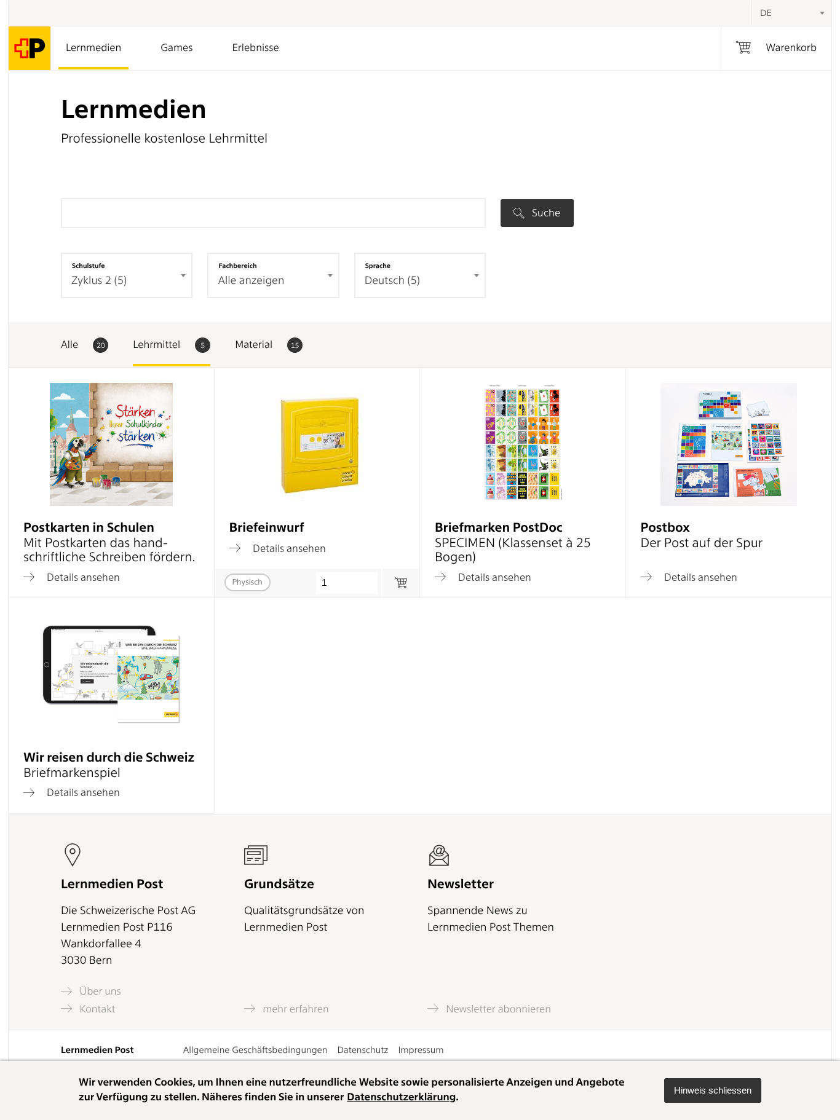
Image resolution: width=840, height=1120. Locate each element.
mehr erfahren (294, 1009)
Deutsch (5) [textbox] (392, 280)
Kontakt (96, 1009)
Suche (544, 213)
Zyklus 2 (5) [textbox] (99, 280)
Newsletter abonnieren (497, 1009)
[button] (712, 1090)
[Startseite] (30, 48)
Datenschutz (362, 1049)
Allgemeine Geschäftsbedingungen (255, 1049)
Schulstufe (88, 265)
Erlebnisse (255, 48)
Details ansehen (82, 577)
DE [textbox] (766, 12)
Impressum (420, 1049)
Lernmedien (93, 48)
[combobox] (791, 13)
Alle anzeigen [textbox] (251, 280)
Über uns (99, 991)
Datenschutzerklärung (401, 1097)
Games (176, 48)
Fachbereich (237, 265)
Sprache (377, 265)
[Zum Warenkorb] (400, 583)
